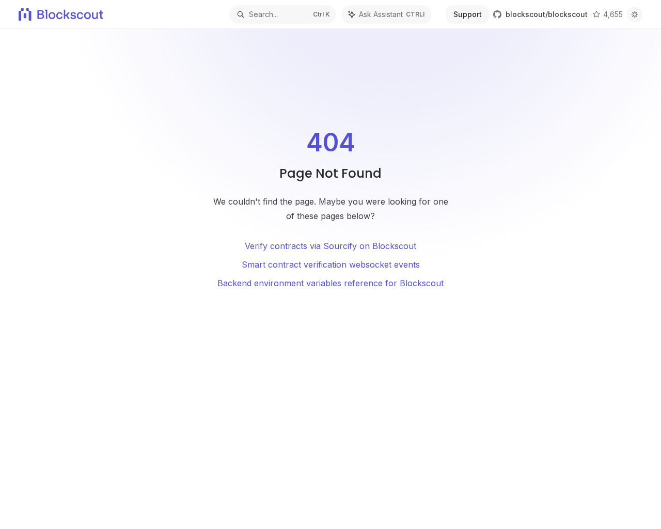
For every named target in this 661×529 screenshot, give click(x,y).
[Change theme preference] (634, 14)
